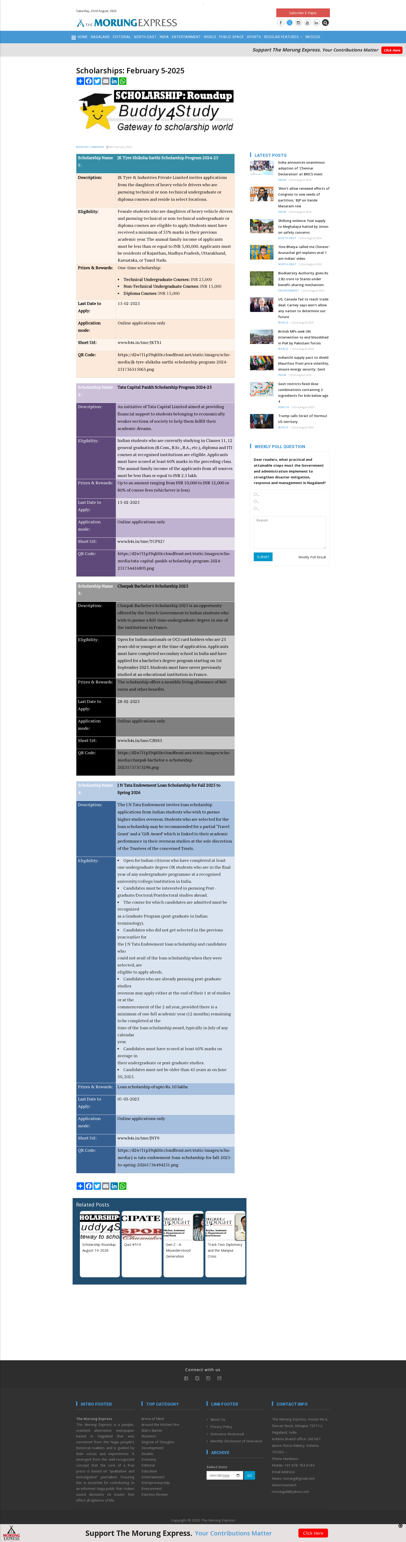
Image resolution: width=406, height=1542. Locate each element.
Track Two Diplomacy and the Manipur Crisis (225, 1250)
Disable (147, 1453)
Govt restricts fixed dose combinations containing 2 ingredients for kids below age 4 (303, 393)
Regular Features (281, 37)
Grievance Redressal (227, 1434)
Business (148, 1436)
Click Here (392, 50)
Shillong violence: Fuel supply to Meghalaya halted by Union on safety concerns (303, 226)
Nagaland (100, 37)
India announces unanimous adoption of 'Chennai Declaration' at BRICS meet (301, 168)
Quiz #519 (132, 1244)
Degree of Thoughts (158, 1441)
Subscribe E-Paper (303, 13)
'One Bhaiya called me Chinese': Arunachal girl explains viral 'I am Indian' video (304, 253)
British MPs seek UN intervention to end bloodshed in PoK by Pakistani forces (303, 337)
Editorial (122, 37)
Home (83, 37)
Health (283, 407)
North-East (145, 37)
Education (149, 1471)
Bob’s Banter (152, 1430)
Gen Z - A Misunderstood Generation (178, 1250)
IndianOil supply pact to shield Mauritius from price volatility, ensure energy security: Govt (303, 363)
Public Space (231, 37)
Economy (148, 1459)
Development (152, 1447)
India (164, 37)
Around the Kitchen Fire (160, 1424)
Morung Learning (90, 147)
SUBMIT (263, 557)
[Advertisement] (55, 753)
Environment (288, 290)
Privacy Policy (221, 1426)
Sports (254, 37)
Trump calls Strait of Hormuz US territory (302, 419)
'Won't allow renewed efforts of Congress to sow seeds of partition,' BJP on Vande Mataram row (304, 197)
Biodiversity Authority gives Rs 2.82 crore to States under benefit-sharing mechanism (303, 279)
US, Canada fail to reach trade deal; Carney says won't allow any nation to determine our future (303, 308)
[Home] (127, 22)
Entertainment (186, 37)
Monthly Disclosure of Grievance (236, 1441)
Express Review (154, 1494)
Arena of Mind (152, 1418)
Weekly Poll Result (312, 557)
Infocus (312, 37)
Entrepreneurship (155, 1482)
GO (249, 1475)
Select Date (217, 1466)
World (210, 37)
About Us (217, 1419)
